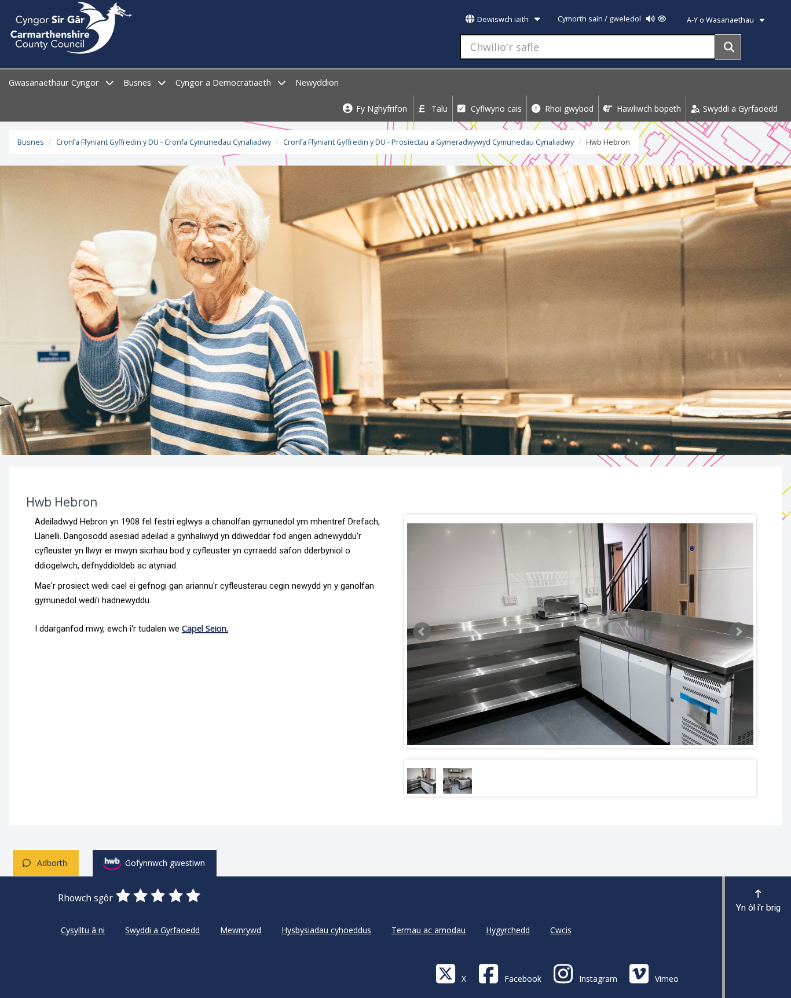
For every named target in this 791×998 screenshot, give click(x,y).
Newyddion (317, 82)
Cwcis (561, 929)
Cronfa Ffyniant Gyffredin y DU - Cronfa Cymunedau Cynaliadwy (163, 142)
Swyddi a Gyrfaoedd (739, 108)
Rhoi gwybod (568, 108)
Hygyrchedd (508, 929)
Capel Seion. (205, 628)
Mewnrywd (240, 929)
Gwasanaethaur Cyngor (55, 82)
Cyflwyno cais (495, 108)
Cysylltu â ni (83, 929)
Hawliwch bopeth (647, 108)
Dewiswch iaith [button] (502, 19)
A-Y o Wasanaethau (721, 20)
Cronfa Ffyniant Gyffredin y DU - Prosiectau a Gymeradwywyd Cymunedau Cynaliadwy (428, 142)
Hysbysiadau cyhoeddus (326, 929)
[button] (422, 631)
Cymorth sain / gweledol (600, 19)
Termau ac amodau (428, 929)
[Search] (728, 47)
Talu (438, 108)
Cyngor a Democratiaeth (224, 82)
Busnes (138, 82)
